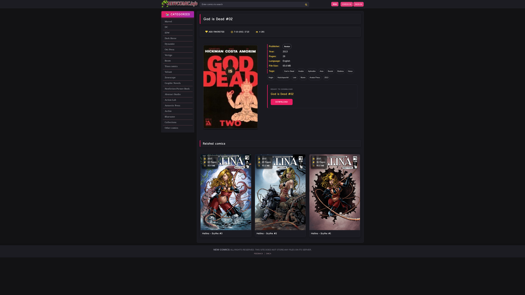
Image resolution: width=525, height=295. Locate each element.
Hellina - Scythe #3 (212, 233)
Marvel (168, 21)
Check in (346, 4)
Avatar (287, 46)
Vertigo (168, 55)
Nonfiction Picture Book (177, 88)
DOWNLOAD (281, 102)
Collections (170, 122)
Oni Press (169, 49)
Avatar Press (315, 77)
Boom (168, 60)
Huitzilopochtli (283, 77)
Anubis (301, 71)
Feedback (258, 254)
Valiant (168, 72)
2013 (326, 77)
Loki (294, 77)
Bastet (330, 71)
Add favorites (216, 32)
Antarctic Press (172, 105)
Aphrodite (312, 71)
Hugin (271, 77)
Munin (303, 77)
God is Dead (289, 71)
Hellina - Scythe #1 (321, 233)
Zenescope (170, 77)
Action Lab (170, 100)
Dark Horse (170, 38)
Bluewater (170, 116)
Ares (321, 71)
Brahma (340, 71)
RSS (335, 4)
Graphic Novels (173, 83)
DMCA (268, 254)
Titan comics (171, 66)
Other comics (171, 128)
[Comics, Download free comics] (179, 5)
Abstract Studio (173, 94)
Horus (350, 71)
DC (166, 27)
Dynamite (170, 44)
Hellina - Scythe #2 (267, 233)
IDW (167, 32)
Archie (168, 111)
